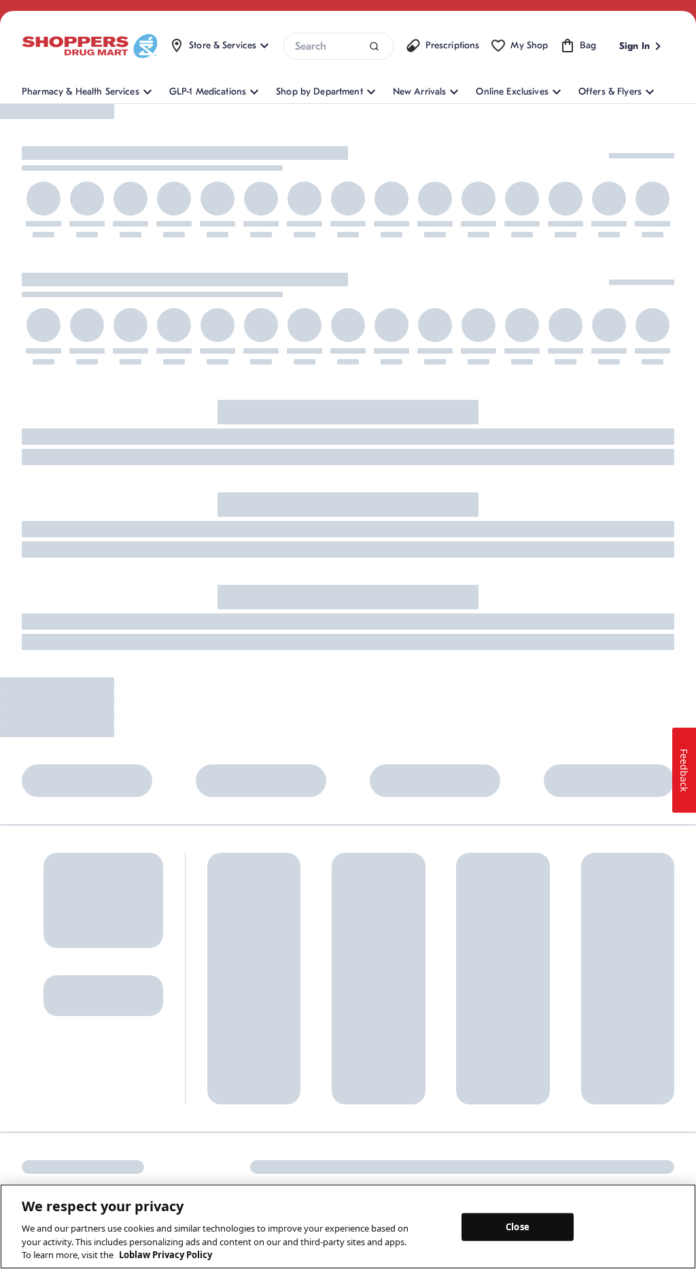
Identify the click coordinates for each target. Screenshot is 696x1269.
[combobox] (338, 46)
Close (517, 1226)
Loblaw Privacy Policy (165, 1255)
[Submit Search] (374, 46)
